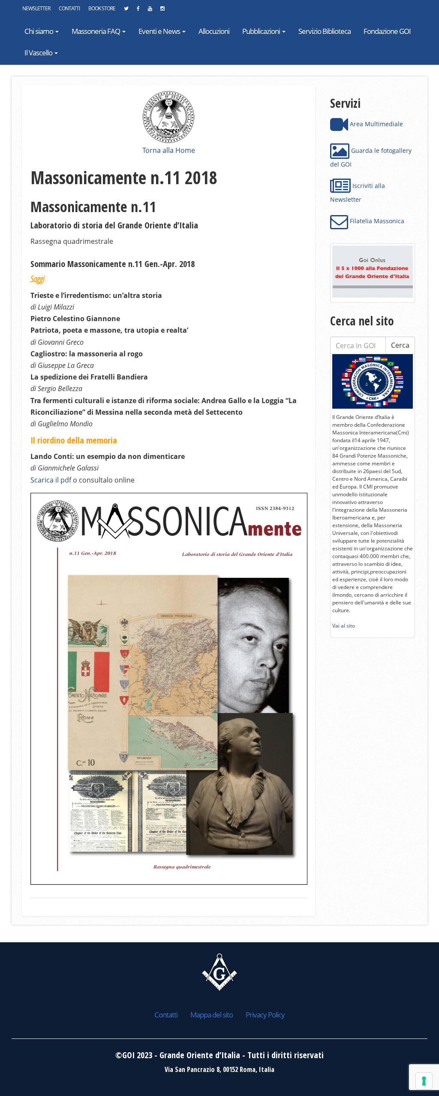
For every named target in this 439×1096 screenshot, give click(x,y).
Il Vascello (39, 53)
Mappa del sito (211, 1015)
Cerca (400, 345)
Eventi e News (159, 31)
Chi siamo (39, 31)
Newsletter (36, 8)
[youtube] (150, 10)
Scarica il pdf (50, 480)
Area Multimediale (375, 124)
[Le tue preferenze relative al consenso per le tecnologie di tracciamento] (424, 1081)
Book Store (101, 8)
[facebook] (138, 10)
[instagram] (162, 10)
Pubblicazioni (261, 31)
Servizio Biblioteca (324, 31)
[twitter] (126, 10)
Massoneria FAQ (96, 31)
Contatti (69, 8)
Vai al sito (343, 625)
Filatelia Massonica (376, 221)
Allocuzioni (213, 31)
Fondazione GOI (387, 31)
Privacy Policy (265, 1015)
